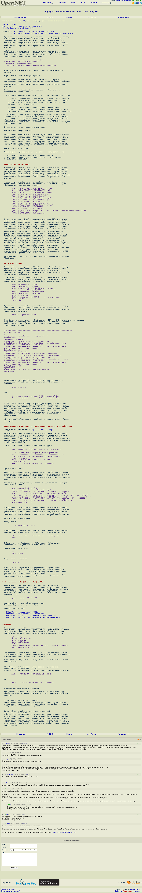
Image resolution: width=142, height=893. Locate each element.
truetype (35, 21)
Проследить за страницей (10, 891)
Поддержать (127, 891)
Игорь (8, 743)
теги (108, 3)
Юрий (7, 759)
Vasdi (11, 804)
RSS (138, 739)
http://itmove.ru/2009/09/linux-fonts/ (64, 832)
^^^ (29, 804)
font (18, 21)
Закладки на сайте (8, 889)
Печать (93, 17)
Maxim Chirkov (135, 889)
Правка (69, 17)
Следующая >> (123, 17)
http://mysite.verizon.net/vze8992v (22, 612)
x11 (23, 21)
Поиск (104, 3)
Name (7, 753)
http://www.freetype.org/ (42, 430)
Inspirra (8, 789)
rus (28, 21)
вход (122, 0)
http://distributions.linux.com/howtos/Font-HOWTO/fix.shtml (33, 617)
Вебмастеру (137, 891)
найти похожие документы (53, 21)
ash (7, 814)
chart (8, 823)
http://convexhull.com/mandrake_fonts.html (25, 614)
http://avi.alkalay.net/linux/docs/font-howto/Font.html (31, 615)
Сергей (8, 765)
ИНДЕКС (50, 17)
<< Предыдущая (20, 17)
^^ (27, 804)
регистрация (127, 0)
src (88, 17)
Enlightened (9, 774)
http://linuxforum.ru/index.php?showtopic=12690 (32, 31)
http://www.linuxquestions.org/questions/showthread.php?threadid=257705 (43, 33)
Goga (7, 782)
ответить (24, 743)
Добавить (118, 891)
